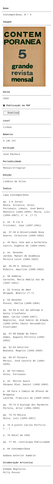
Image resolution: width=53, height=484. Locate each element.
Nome (6, 8)
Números (8, 134)
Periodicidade (12, 161)
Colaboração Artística (18, 462)
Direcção (8, 148)
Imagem (7, 22)
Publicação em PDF (17, 105)
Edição (7, 175)
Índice (7, 188)
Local (6, 121)
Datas (6, 92)
